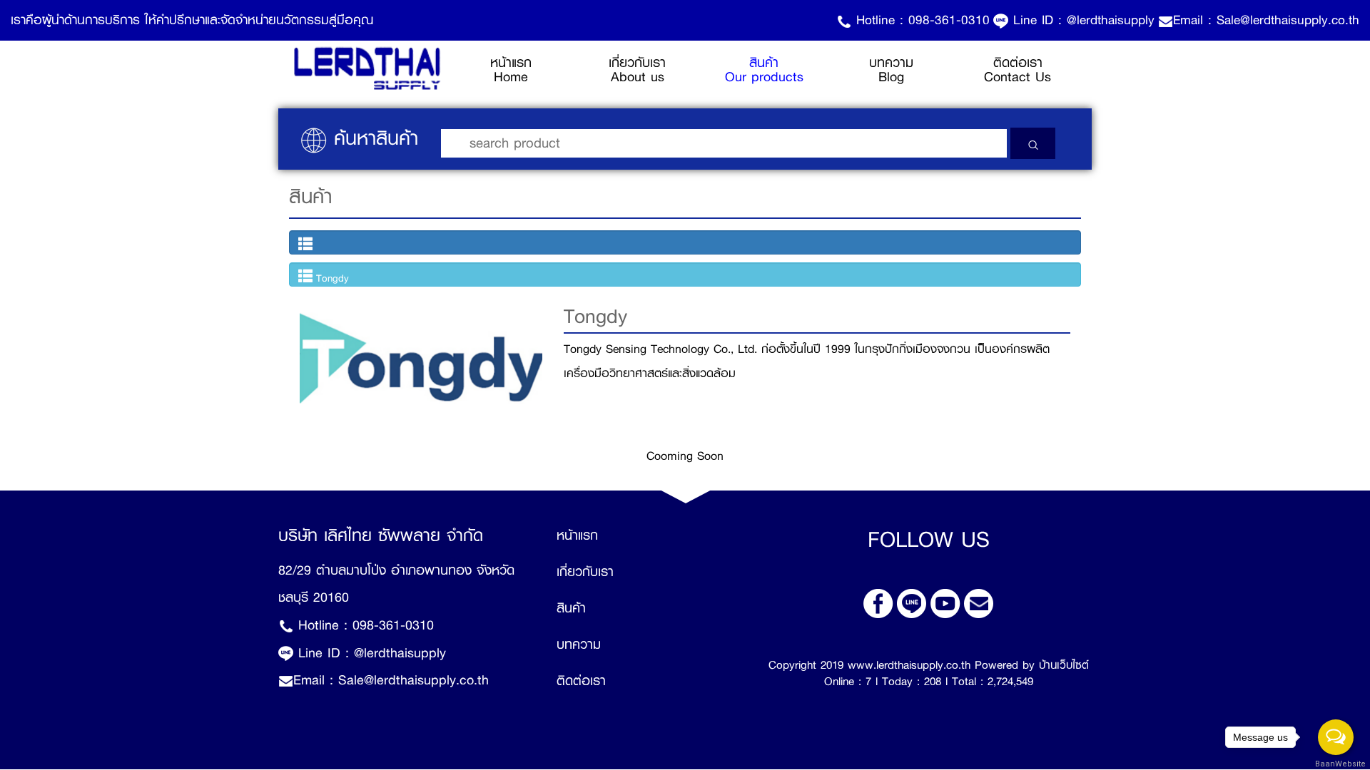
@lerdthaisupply (1111, 20)
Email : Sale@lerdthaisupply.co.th (1266, 20)
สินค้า (571, 608)
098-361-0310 (949, 20)
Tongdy (331, 278)
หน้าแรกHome (532, 70)
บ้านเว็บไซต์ (1064, 665)
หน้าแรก (577, 535)
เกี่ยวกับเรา (585, 571)
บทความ (579, 644)
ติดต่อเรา (581, 681)
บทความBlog (891, 70)
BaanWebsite (1336, 764)
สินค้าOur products (764, 70)
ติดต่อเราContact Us (1017, 70)
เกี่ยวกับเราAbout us (637, 70)
